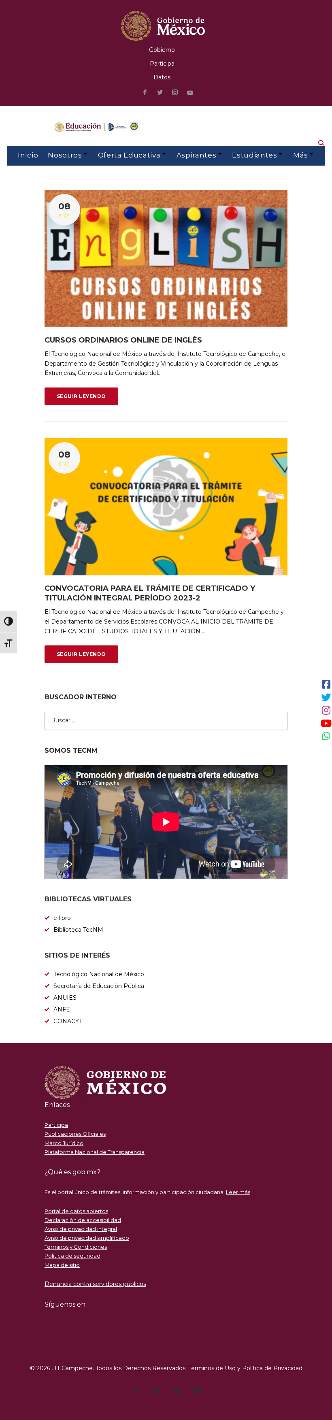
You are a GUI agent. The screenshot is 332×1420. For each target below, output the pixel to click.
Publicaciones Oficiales (75, 1133)
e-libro (62, 918)
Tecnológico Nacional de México (98, 974)
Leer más (238, 1192)
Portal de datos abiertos (76, 1211)
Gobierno (162, 49)
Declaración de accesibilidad (83, 1220)
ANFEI (62, 1009)
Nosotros (65, 155)
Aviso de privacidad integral (81, 1229)
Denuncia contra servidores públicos (95, 1284)
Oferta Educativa (129, 155)
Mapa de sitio (62, 1265)
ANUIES (65, 997)
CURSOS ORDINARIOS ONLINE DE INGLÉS (123, 340)
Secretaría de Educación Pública (98, 986)
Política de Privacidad (272, 1368)
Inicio (28, 155)
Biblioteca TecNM (78, 929)
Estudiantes (254, 155)
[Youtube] (190, 93)
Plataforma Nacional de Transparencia (95, 1152)
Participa (162, 63)
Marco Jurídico (64, 1143)
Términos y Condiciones (76, 1246)
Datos (161, 77)
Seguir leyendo (81, 396)
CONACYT (67, 1021)
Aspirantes (197, 155)
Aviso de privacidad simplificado (87, 1238)
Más (300, 155)
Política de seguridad (72, 1255)
